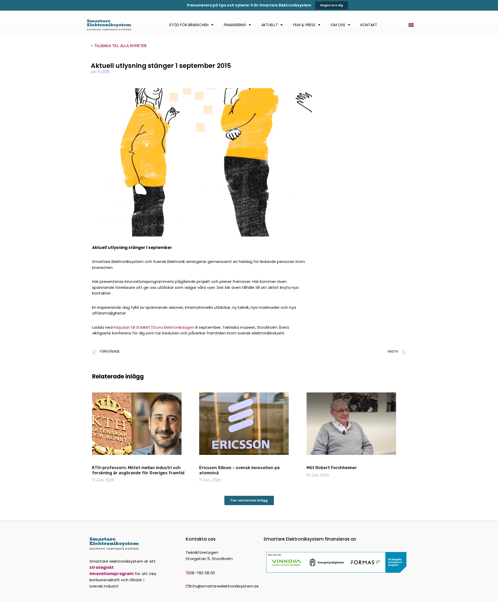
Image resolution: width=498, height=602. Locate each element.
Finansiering (235, 24)
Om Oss (338, 24)
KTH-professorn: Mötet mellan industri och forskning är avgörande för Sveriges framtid (138, 470)
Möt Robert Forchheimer (332, 467)
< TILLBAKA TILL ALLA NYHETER (119, 45)
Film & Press (304, 24)
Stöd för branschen (189, 24)
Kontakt (369, 24)
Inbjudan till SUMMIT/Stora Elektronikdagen (154, 327)
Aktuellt (269, 24)
